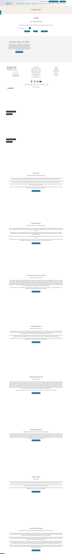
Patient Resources (58, 3)
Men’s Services (41, 3)
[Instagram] (37, 82)
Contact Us (64, 3)
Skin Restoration (28, 3)
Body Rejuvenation (35, 3)
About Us (18, 3)
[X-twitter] (35, 82)
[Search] (30, 28)
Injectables (22, 3)
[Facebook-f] (32, 82)
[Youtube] (40, 82)
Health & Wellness (48, 3)
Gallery (53, 3)
